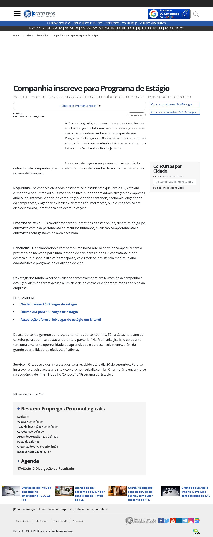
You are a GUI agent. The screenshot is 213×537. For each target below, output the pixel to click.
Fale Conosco (41, 520)
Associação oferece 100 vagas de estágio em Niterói (61, 319)
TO (182, 28)
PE (129, 28)
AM (55, 28)
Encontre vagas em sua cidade (168, 176)
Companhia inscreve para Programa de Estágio (75, 35)
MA (89, 28)
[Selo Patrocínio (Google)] (169, 13)
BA (60, 28)
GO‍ (83, 28)
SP (171, 28)
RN (144, 28)
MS (101, 28)
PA (113, 28)
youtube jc (129, 23)
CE (66, 28)
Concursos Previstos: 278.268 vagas (173, 112)
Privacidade (78, 520)
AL (43, 28)
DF (71, 28)
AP (49, 28)
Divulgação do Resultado (45, 468)
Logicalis (23, 416)
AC (38, 28)
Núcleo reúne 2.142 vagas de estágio (49, 304)
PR (124, 28)
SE (176, 28)
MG (107, 28)
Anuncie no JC (60, 520)
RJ (139, 28)
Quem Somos (22, 520)
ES (76, 28)
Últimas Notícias (59, 23)
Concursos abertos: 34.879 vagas (172, 104)
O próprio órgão (47, 446)
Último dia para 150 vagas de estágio (49, 312)
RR (160, 28)
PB (118, 28)
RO (155, 28)
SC (166, 28)
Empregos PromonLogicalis (77, 106)
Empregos (112, 23)
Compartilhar (136, 114)
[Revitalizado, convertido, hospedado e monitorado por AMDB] (196, 531)
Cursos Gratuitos (153, 23)
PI (134, 28)
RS (149, 28)
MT (95, 28)
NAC (32, 28)
